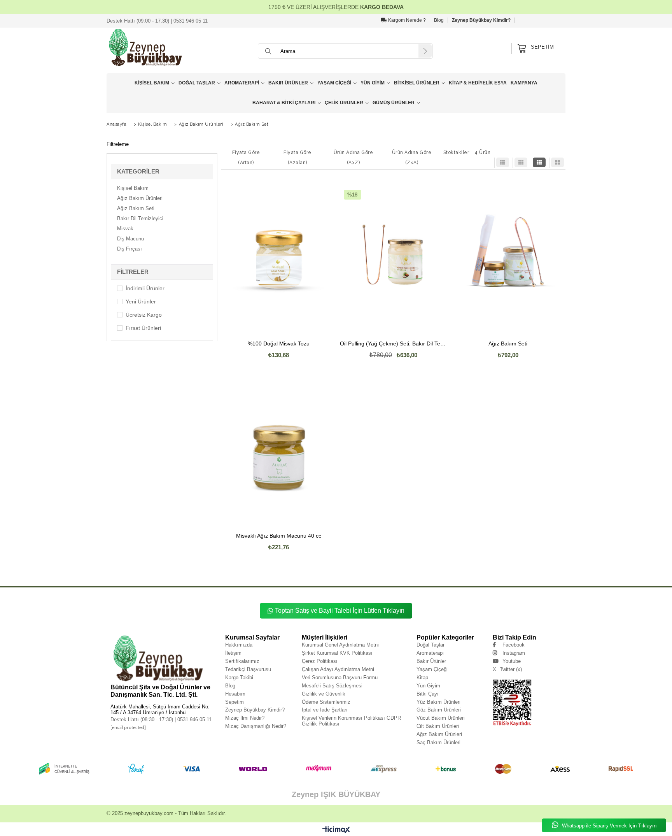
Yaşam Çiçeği (334, 83)
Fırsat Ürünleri (143, 328)
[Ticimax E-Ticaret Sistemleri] (336, 830)
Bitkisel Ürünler (416, 83)
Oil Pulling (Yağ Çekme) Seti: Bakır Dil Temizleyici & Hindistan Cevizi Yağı (393, 344)
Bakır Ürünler (288, 83)
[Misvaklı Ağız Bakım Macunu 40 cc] (278, 446)
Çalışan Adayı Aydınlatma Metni (338, 669)
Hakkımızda (238, 645)
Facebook (513, 645)
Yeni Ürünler (141, 301)
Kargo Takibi (239, 677)
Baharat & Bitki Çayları (283, 102)
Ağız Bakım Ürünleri (140, 198)
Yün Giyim (372, 83)
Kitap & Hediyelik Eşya (478, 83)
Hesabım (235, 694)
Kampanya (524, 83)
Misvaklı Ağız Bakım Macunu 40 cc (278, 536)
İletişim (233, 653)
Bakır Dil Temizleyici (140, 218)
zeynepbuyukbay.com (148, 813)
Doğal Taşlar (196, 83)
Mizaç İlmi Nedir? (244, 718)
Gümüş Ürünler (394, 102)
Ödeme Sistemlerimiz (326, 702)
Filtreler (133, 271)
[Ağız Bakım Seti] (508, 254)
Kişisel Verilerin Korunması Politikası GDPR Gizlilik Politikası (351, 721)
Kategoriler (138, 171)
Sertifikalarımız (242, 661)
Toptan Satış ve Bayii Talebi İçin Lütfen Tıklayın (339, 610)
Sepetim (234, 702)
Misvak (125, 228)
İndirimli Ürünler (145, 288)
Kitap (422, 677)
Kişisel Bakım (152, 83)
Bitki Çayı (427, 694)
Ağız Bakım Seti (135, 208)
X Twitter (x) (507, 669)
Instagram (513, 653)
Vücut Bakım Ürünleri (440, 718)
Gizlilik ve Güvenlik (323, 694)
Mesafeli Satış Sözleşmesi (332, 686)
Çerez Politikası (320, 661)
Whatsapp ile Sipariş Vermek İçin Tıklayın (608, 826)
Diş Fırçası (129, 249)
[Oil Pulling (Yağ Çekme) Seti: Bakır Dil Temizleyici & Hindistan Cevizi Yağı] (393, 254)
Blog (439, 20)
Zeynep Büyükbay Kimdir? (481, 20)
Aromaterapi (241, 83)
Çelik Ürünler (344, 102)
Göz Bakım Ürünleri (438, 710)
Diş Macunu (130, 239)
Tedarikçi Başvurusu (248, 669)
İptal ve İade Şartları (325, 710)
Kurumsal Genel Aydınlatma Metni (340, 645)
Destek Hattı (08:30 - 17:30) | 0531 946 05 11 (161, 719)
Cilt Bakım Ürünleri (437, 726)
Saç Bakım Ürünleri (438, 742)
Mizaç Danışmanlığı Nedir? (255, 726)
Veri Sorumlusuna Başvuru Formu (340, 677)
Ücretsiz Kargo (144, 315)
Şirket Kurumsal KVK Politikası (337, 653)
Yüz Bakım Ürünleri (438, 702)
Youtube (511, 661)
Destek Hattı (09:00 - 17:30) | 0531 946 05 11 (157, 21)
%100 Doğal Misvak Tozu (279, 344)
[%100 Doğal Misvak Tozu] (278, 254)
